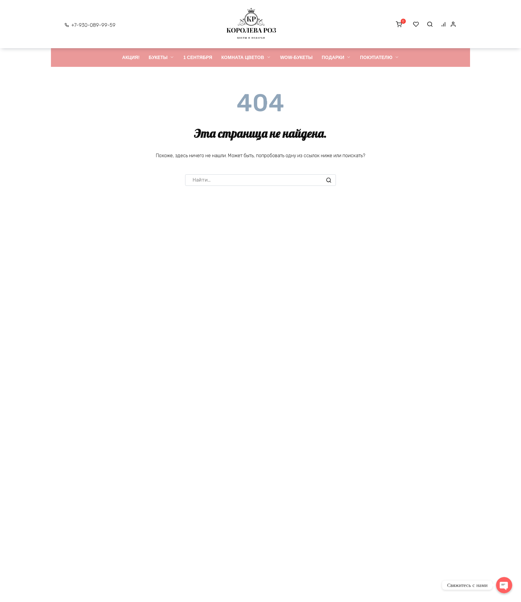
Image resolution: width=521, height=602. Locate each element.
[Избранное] (416, 24)
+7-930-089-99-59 (93, 25)
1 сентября (197, 57)
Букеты (158, 57)
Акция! (131, 57)
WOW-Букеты (296, 57)
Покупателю (376, 57)
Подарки (333, 57)
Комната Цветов (242, 57)
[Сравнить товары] (443, 24)
